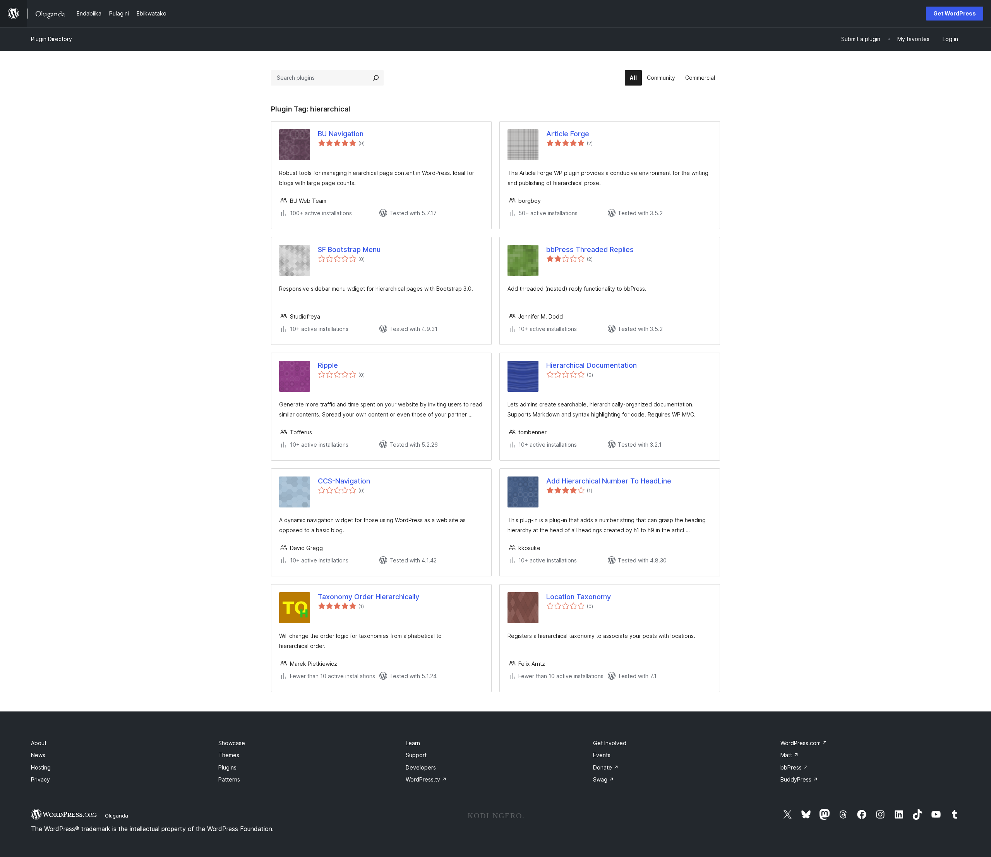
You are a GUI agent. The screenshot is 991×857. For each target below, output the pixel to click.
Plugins (227, 767)
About (38, 743)
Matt (789, 755)
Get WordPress (954, 13)
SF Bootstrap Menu (349, 249)
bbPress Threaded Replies (590, 249)
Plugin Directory (51, 39)
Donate (606, 767)
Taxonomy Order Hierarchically (368, 597)
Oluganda (116, 815)
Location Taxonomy (578, 597)
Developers (421, 767)
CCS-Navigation (344, 481)
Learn (413, 743)
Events (601, 755)
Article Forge (567, 134)
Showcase (231, 743)
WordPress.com (803, 743)
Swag (603, 779)
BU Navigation (340, 134)
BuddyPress (799, 779)
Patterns (229, 779)
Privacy (40, 779)
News (38, 755)
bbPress (794, 767)
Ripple (328, 365)
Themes (228, 755)
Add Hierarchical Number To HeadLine (608, 481)
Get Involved (609, 743)
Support (416, 755)
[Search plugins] (376, 78)
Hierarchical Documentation (591, 365)
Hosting (41, 767)
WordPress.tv (426, 779)
